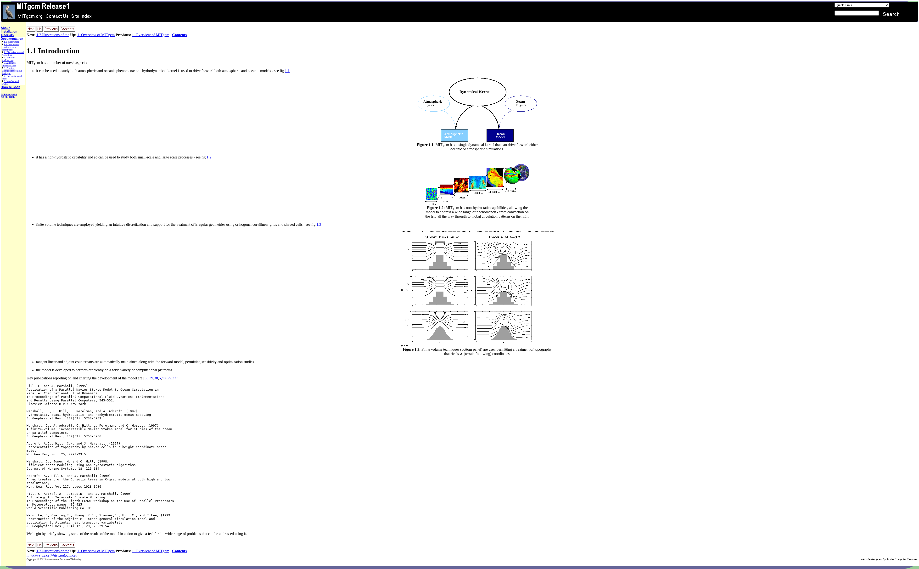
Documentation (12, 38)
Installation (9, 31)
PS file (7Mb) (8, 97)
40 (164, 378)
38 (156, 378)
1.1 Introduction (11, 41)
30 (146, 378)
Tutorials (7, 35)
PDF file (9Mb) (9, 94)
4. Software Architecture (8, 59)
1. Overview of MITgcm (96, 35)
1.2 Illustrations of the (52, 35)
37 (174, 378)
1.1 (287, 71)
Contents (179, 35)
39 (151, 378)
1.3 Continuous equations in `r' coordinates (10, 47)
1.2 (209, 157)
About (5, 28)
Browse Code (10, 87)
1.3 (318, 224)
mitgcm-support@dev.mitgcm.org (52, 555)
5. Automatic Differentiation (9, 64)
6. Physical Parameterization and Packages (12, 71)
